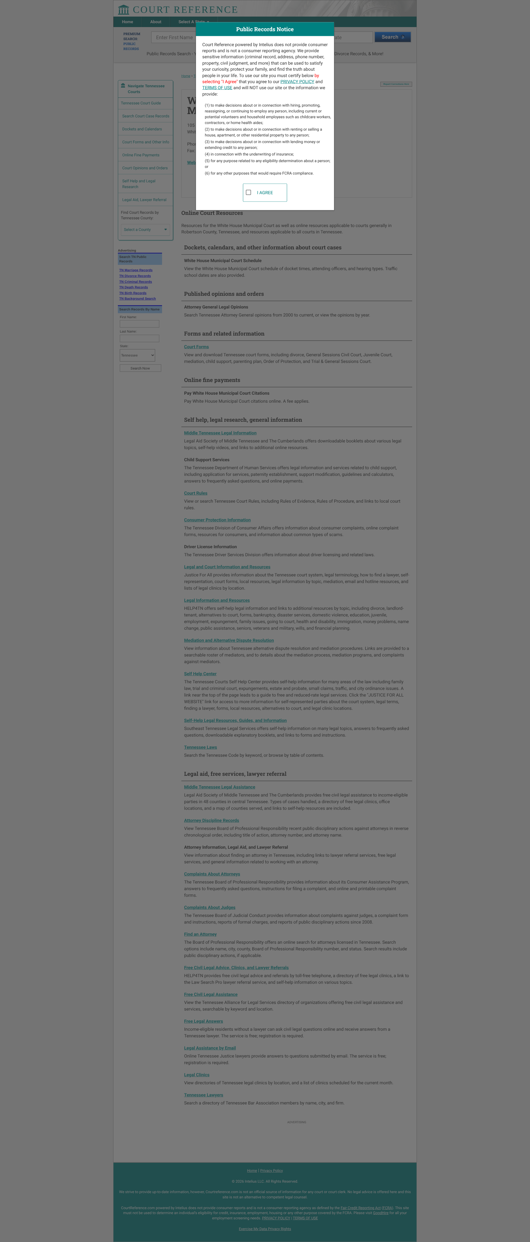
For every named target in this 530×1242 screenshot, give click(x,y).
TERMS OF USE (217, 87)
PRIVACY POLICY (297, 81)
